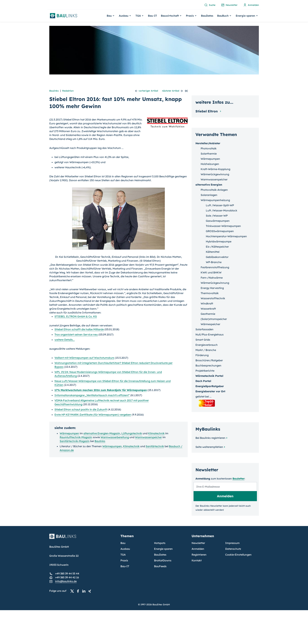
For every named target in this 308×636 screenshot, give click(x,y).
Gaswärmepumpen (218, 220)
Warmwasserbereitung (115, 437)
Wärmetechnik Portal (209, 375)
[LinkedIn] (85, 591)
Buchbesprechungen (208, 365)
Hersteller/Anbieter (207, 143)
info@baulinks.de (66, 581)
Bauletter (238, 478)
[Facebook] (79, 591)
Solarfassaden (204, 329)
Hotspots (159, 543)
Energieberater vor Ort (210, 391)
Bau (122, 543)
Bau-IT (152, 15)
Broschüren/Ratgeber (209, 360)
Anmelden (198, 548)
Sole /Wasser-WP (217, 215)
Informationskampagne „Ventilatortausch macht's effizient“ (92, 395)
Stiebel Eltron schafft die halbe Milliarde (79, 329)
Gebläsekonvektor (217, 257)
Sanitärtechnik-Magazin (75, 441)
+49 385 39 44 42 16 (67, 577)
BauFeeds (160, 566)
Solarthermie (209, 153)
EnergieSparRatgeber (209, 386)
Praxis (124, 560)
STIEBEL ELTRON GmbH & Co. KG (75, 316)
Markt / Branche (205, 350)
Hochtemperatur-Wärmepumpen (226, 236)
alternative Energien (208, 184)
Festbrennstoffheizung (215, 267)
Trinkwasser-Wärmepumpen (223, 226)
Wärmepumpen (69, 433)
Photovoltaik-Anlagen (214, 189)
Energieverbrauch (206, 344)
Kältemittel (212, 251)
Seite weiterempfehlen (209, 446)
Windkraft (207, 303)
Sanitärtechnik (155, 446)
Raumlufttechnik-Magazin (76, 437)
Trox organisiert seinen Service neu (76, 334)
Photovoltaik (208, 148)
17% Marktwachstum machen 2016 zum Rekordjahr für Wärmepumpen (100, 390)
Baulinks (54, 90)
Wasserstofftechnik (213, 298)
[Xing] (90, 591)
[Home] (83, 538)
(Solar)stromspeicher (214, 319)
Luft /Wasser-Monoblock (221, 210)
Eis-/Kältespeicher (217, 246)
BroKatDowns (162, 560)
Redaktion (68, 90)
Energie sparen (163, 548)
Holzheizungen (210, 164)
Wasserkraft (208, 308)
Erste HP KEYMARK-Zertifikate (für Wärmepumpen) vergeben (92, 414)
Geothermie (208, 313)
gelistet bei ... (203, 396)
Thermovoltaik (210, 293)
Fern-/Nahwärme (212, 277)
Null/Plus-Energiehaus (209, 334)
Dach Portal (203, 381)
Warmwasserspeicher (148, 437)
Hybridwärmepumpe (218, 241)
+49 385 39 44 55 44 (67, 573)
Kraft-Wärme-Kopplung (215, 169)
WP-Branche (214, 262)
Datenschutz (233, 548)
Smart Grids (202, 339)
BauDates (207, 15)
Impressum (232, 543)
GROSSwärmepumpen (220, 231)
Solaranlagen (209, 195)
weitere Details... (64, 339)
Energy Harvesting (212, 288)
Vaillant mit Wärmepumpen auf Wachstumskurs (84, 357)
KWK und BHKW (211, 272)
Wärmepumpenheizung (215, 200)
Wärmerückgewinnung (215, 174)
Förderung (202, 355)
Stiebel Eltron (207, 111)
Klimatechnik (156, 433)
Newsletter (198, 543)
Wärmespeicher (210, 324)
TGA (123, 554)
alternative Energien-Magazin (101, 433)
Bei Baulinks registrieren (210, 437)
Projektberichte (204, 370)
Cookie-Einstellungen (238, 554)
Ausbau (125, 548)
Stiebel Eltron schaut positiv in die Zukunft (80, 409)
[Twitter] (73, 591)
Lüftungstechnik (131, 433)
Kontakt (197, 560)
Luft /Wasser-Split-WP (220, 205)
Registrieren (199, 554)
